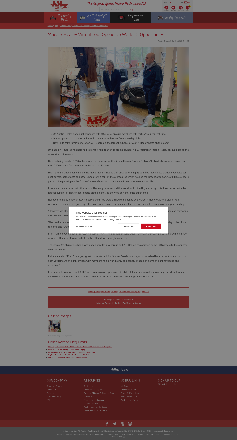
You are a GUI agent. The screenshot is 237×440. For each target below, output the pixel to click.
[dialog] (118, 220)
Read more (119, 219)
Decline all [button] (128, 226)
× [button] (164, 209)
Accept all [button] (151, 226)
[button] (84, 226)
